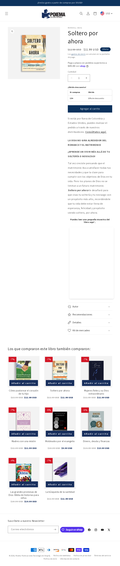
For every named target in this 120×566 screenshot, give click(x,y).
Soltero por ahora (60, 390)
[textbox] (106, 13)
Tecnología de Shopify (41, 556)
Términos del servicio (102, 555)
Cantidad (72, 71)
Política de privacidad (82, 555)
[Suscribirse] (55, 529)
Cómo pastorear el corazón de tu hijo (23, 392)
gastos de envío (78, 54)
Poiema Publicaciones (24, 556)
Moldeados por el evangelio (60, 441)
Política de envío (50, 559)
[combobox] (106, 13)
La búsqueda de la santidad (60, 491)
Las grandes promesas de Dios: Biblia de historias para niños (23, 494)
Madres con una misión (24, 441)
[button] (6, 13)
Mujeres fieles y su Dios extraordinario (96, 392)
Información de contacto (69, 559)
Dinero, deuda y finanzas (96, 441)
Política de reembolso (62, 555)
